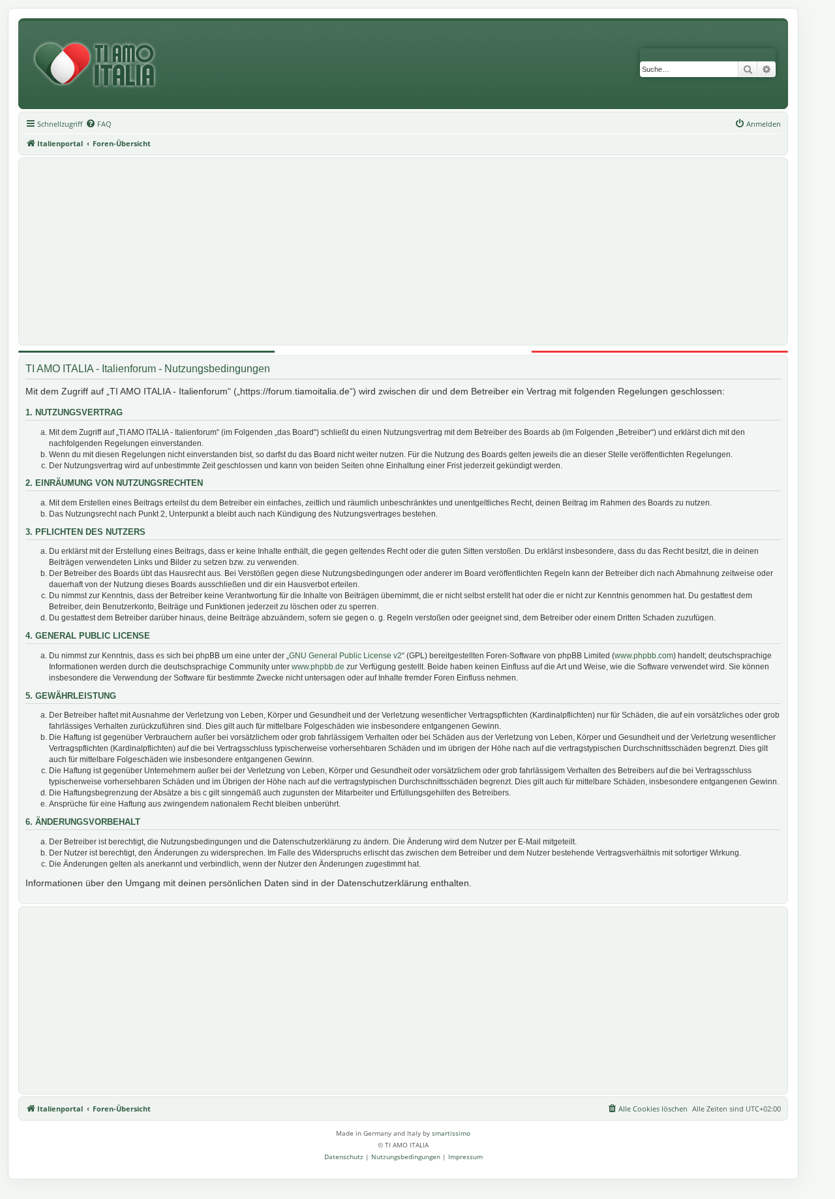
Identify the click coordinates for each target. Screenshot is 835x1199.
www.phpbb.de (318, 666)
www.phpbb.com (644, 655)
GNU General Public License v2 (345, 655)
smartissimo (451, 1133)
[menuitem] (98, 124)
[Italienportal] (99, 65)
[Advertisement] (403, 251)
